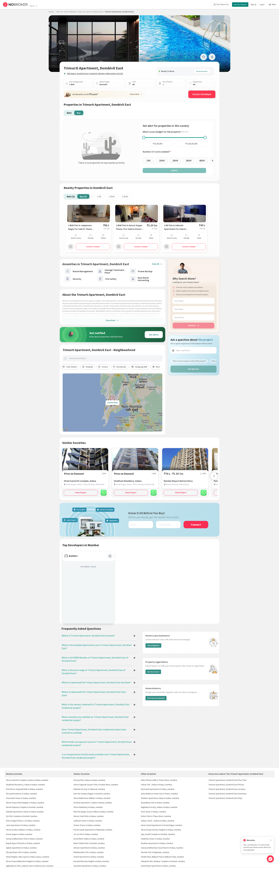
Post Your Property (240, 4)
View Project (80, 492)
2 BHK (125, 196)
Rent (32, 5)
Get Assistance (153, 672)
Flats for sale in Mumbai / (67, 11)
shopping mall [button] (141, 366)
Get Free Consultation (156, 698)
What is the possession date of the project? (189, 361)
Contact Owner (93, 246)
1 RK (99, 196)
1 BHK (112, 196)
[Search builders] (110, 556)
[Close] (270, 840)
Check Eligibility (153, 645)
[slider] (143, 137)
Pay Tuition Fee (222, 4)
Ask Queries (193, 369)
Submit (174, 170)
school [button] (105, 366)
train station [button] (71, 366)
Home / (52, 11)
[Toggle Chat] (270, 858)
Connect (192, 325)
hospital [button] (89, 366)
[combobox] (115, 358)
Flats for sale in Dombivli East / (91, 11)
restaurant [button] (121, 366)
